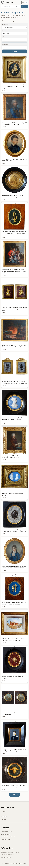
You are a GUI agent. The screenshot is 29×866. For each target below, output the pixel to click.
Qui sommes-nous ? (6, 831)
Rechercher (24, 6)
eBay (2, 814)
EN (23, 2)
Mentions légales (6, 857)
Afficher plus (14, 795)
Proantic (3, 811)
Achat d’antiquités (6, 834)
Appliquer (14, 51)
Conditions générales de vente (10, 852)
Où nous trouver (6, 839)
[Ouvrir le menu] (26, 2)
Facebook (3, 819)
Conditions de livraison (7, 854)
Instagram (4, 816)
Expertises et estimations (8, 837)
